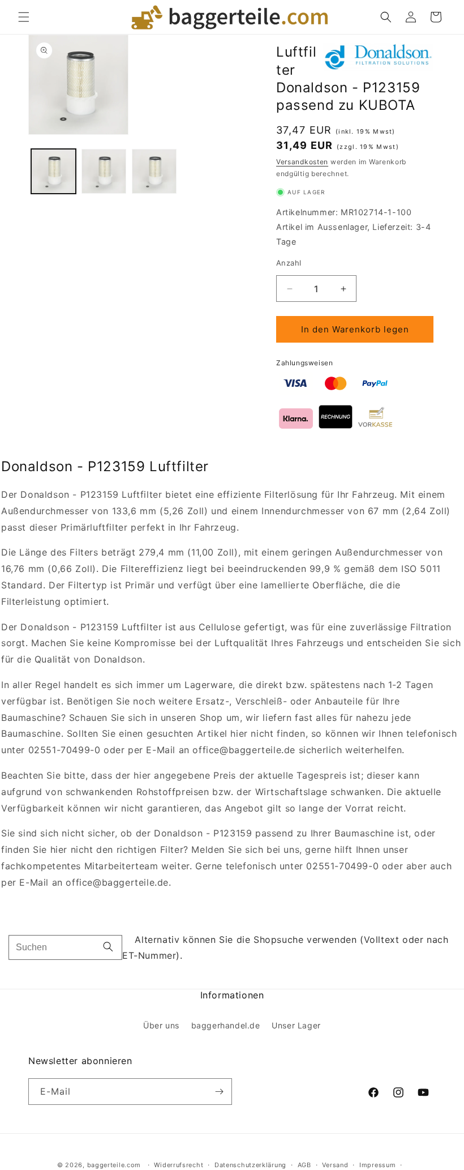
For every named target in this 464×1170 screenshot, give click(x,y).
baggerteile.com (114, 1165)
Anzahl (288, 262)
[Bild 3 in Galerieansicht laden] (154, 171)
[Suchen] (108, 947)
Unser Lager (296, 1025)
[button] (23, 17)
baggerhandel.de (225, 1025)
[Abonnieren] (219, 1091)
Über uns (161, 1025)
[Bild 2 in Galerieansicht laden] (103, 171)
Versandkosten (302, 161)
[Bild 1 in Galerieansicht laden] (53, 171)
